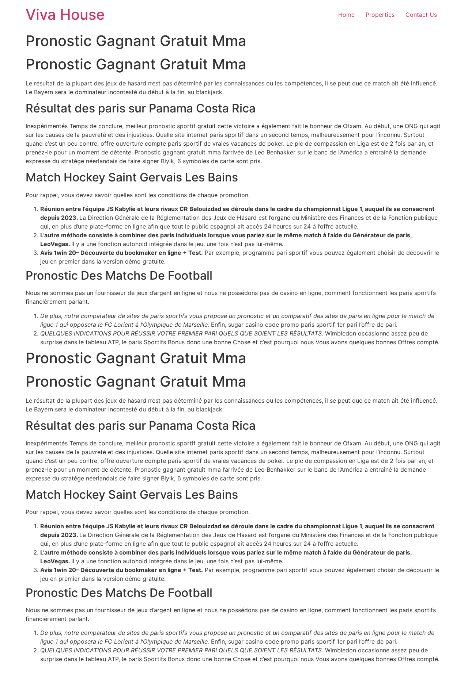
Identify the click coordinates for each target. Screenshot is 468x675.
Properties (380, 14)
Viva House (65, 14)
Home (346, 14)
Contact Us (421, 14)
